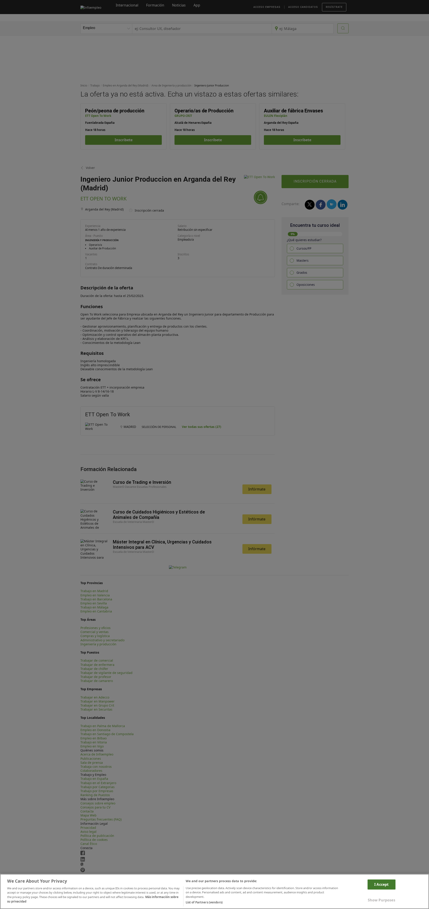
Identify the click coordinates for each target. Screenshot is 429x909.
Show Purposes (381, 900)
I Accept (381, 884)
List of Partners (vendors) (204, 902)
